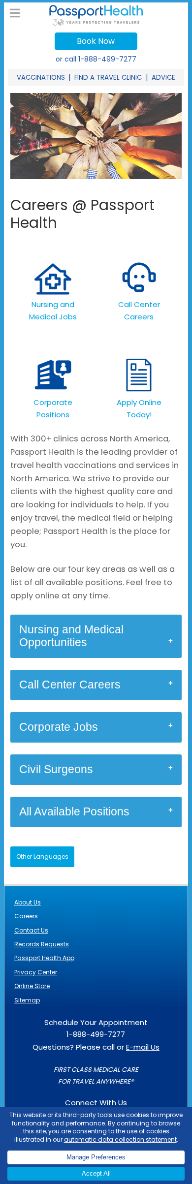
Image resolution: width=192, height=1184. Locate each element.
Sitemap (27, 1000)
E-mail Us (143, 1047)
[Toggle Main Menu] (15, 13)
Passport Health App (44, 958)
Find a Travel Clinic (108, 77)
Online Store (32, 986)
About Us (27, 902)
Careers (26, 916)
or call (96, 59)
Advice (163, 77)
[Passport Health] (96, 23)
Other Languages (42, 856)
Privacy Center (35, 972)
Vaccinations (41, 77)
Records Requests (41, 944)
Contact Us (31, 930)
